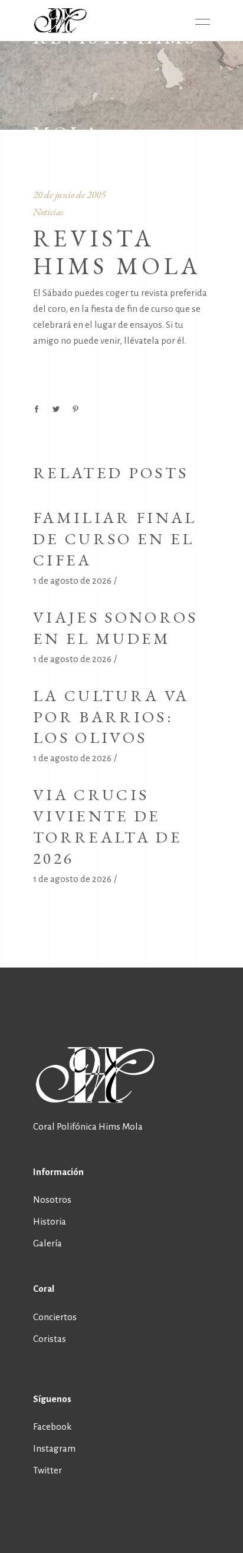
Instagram (54, 1448)
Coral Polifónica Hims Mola (88, 1126)
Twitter (47, 1470)
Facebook (52, 1427)
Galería (47, 1243)
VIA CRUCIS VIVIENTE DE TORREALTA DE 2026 (107, 826)
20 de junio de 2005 (69, 194)
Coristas (49, 1339)
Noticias (48, 211)
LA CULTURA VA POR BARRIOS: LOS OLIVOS (111, 716)
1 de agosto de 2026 (72, 580)
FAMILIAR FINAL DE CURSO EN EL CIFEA (114, 538)
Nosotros (52, 1200)
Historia (49, 1221)
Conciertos (55, 1317)
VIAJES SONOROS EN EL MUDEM (115, 628)
